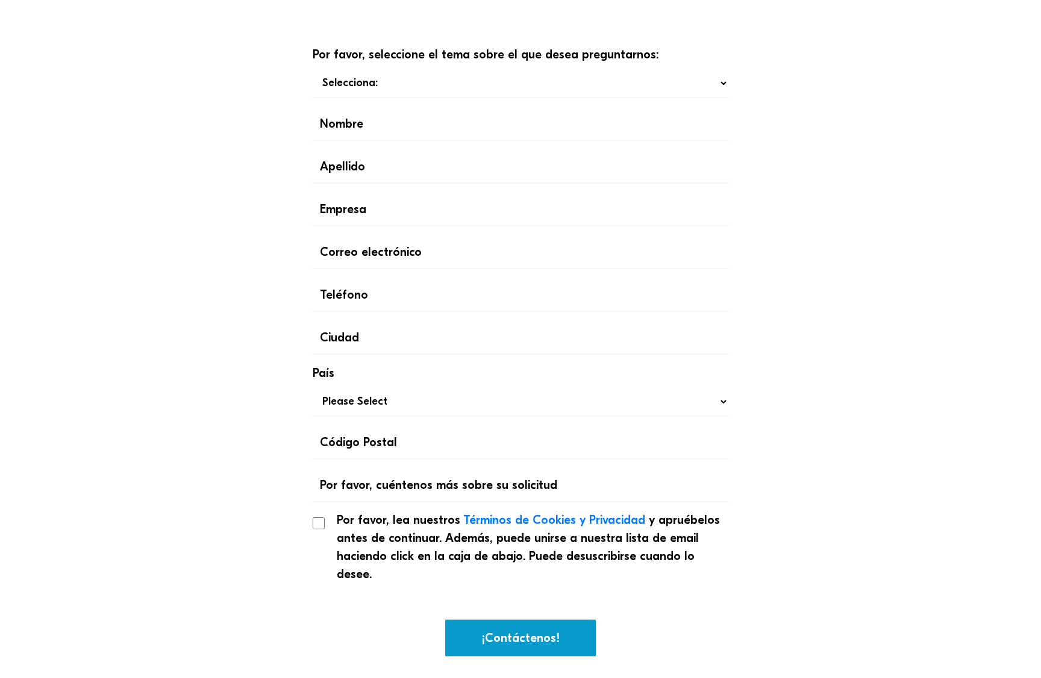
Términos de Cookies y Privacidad (554, 520)
